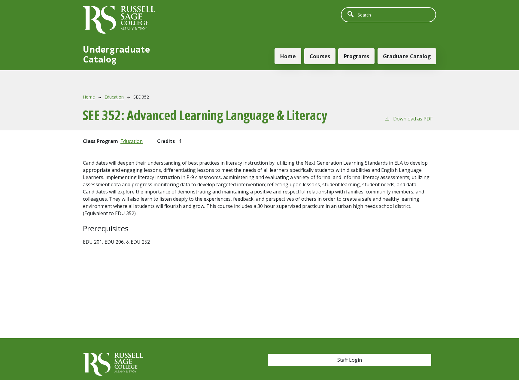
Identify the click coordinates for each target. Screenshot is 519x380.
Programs (356, 56)
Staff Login (349, 360)
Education (114, 97)
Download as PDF (412, 118)
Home (288, 56)
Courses (320, 56)
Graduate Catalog (407, 56)
